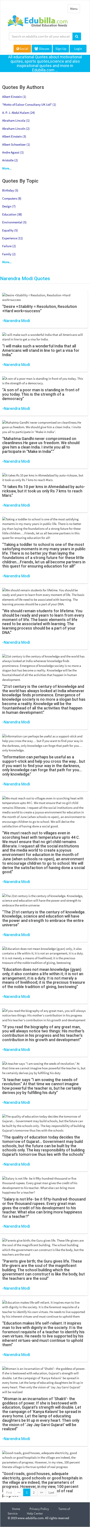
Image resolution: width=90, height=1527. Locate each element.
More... (7, 168)
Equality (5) (10, 230)
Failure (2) (9, 246)
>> (41, 1492)
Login (78, 49)
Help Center (35, 1513)
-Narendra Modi (16, 320)
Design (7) (9, 206)
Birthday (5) (10, 190)
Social (24, 49)
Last (51, 1492)
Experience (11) (12, 238)
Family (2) (9, 254)
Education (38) (12, 214)
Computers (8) (11, 198)
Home (16, 1509)
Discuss (43, 49)
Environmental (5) (14, 222)
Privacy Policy (39, 1509)
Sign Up (60, 49)
